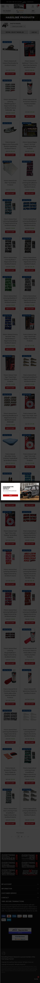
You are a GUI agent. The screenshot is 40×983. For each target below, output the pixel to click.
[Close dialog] (38, 484)
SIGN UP (10, 495)
